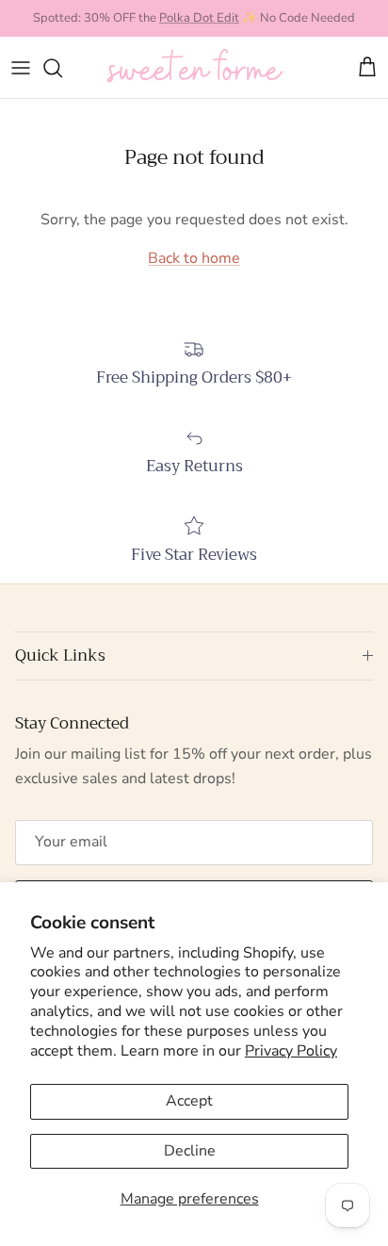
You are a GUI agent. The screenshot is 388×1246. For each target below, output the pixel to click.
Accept (189, 1100)
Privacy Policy (291, 1051)
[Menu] (20, 68)
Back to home (194, 258)
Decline (190, 1150)
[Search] (62, 68)
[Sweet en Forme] (194, 68)
